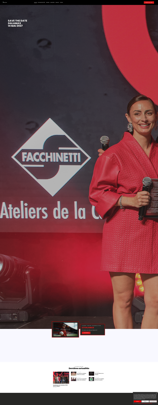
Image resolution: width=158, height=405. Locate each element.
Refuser (145, 401)
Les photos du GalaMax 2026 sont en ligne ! (60, 386)
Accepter (137, 401)
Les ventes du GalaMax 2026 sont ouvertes (81, 374)
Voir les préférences (153, 401)
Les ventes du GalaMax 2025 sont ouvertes (99, 379)
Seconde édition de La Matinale (99, 374)
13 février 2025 (97, 377)
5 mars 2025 (78, 377)
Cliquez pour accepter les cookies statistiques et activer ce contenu (65, 329)
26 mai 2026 (55, 387)
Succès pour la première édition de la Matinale (82, 379)
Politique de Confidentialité (148, 403)
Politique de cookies (141, 403)
